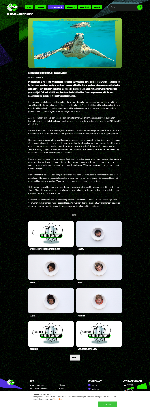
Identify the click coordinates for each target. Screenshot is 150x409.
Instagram (95, 389)
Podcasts (84, 7)
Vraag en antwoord (37, 385)
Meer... (75, 357)
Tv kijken (40, 7)
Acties (97, 7)
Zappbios (71, 7)
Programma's (56, 7)
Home (29, 7)
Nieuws (62, 385)
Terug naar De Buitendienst (21, 14)
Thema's (62, 388)
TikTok (94, 385)
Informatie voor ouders (39, 388)
